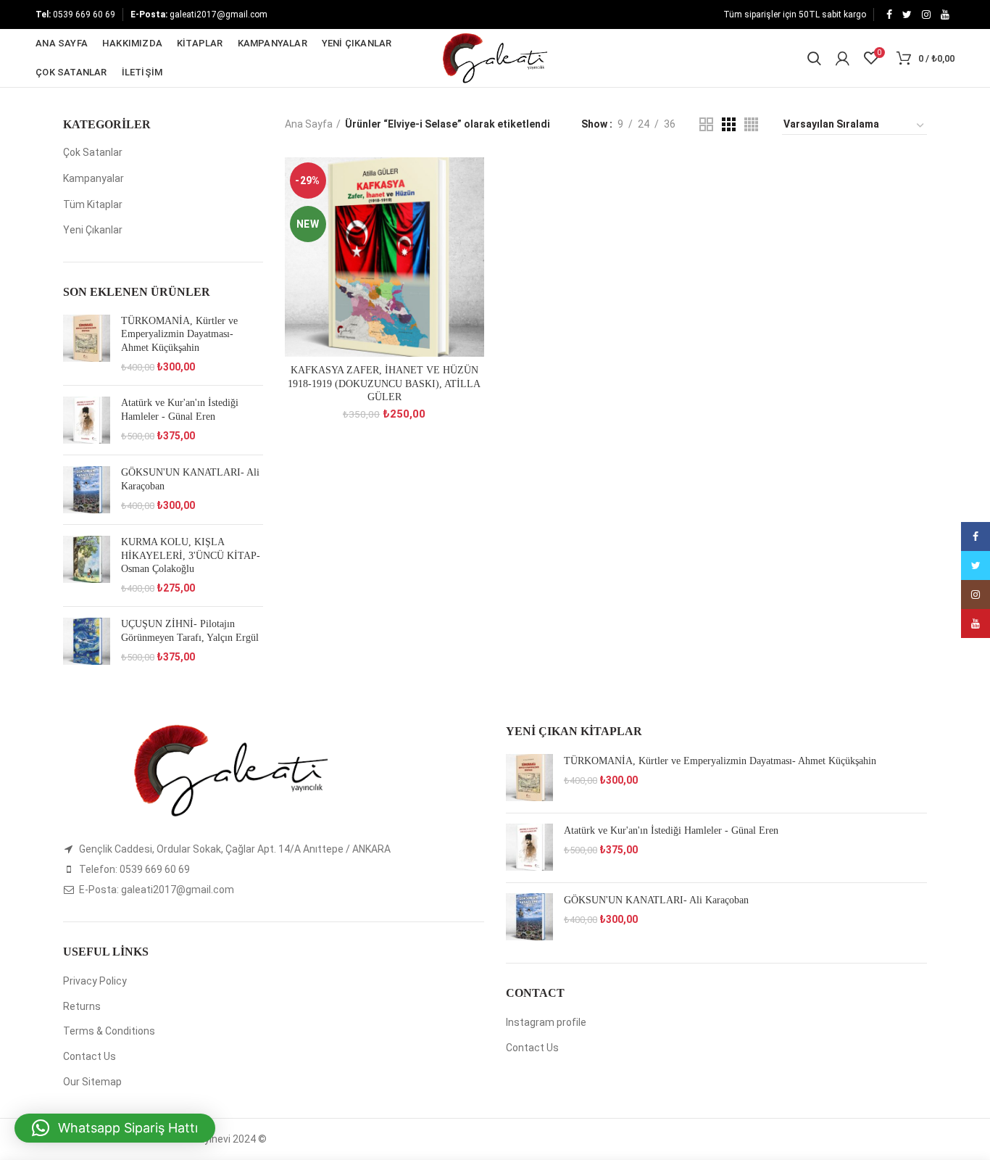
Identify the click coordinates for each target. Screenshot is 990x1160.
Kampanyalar (93, 178)
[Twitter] (907, 14)
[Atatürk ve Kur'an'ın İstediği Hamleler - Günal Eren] (86, 420)
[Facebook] (889, 14)
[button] (114, 1128)
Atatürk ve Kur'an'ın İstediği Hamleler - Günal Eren (179, 409)
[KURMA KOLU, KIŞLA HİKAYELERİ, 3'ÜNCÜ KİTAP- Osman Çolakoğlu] (86, 565)
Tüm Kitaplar (92, 204)
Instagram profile (546, 1022)
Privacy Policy (95, 981)
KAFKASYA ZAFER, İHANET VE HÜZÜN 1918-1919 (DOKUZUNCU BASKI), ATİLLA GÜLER (384, 383)
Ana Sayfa (309, 124)
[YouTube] (945, 14)
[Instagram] (926, 14)
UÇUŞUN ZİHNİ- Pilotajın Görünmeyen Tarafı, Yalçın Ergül (190, 630)
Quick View (473, 213)
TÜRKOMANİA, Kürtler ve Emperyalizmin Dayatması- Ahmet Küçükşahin (179, 333)
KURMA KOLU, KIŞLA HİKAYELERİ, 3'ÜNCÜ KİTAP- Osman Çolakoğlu (190, 554)
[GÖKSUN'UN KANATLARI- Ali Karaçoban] (86, 489)
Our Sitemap (92, 1082)
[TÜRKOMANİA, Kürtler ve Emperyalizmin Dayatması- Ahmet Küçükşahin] (86, 344)
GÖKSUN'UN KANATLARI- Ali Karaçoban (190, 479)
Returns (82, 1006)
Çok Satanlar (92, 152)
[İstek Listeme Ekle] (473, 181)
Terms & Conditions (109, 1031)
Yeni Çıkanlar (92, 230)
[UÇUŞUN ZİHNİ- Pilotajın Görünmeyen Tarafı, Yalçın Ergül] (86, 641)
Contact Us (89, 1056)
